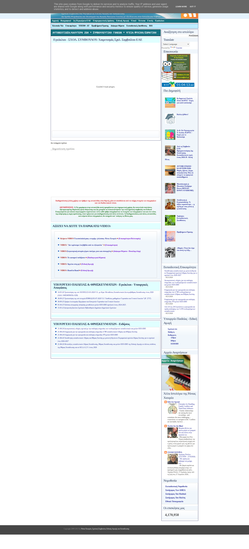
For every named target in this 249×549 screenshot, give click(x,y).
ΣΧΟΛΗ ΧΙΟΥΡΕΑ (174, 452)
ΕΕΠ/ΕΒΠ (174, 344)
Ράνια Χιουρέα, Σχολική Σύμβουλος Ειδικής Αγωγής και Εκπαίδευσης (105, 529)
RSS (151, 26)
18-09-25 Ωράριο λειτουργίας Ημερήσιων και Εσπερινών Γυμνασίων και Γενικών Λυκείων (89, 302)
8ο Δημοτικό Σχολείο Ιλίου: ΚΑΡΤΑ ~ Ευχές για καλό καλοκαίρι (185, 100)
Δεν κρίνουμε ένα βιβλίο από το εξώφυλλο (85, 245)
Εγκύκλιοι (159, 20)
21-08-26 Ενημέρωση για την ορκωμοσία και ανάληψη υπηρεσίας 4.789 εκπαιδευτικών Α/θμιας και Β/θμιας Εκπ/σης (97, 332)
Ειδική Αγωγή (122, 20)
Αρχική (55, 20)
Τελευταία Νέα (57, 26)
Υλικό (133, 20)
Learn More (181, 6)
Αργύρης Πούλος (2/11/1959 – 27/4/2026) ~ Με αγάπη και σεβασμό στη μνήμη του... (187, 459)
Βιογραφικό (66, 20)
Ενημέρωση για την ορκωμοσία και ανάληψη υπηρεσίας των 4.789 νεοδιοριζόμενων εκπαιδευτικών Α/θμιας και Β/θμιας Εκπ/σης (179, 292)
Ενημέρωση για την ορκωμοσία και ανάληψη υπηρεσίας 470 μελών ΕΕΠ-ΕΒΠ (179, 300)
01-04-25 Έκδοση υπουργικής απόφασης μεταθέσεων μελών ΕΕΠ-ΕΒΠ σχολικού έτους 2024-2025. (92, 305)
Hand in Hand (73, 270)
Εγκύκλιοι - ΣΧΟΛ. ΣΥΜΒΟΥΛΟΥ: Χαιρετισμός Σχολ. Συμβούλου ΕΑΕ (97, 39)
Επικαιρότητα (70, 26)
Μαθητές (171, 332)
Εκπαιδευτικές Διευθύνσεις (136, 26)
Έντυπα (141, 20)
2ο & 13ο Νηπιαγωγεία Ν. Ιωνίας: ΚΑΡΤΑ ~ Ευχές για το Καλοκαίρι (185, 133)
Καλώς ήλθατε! (182, 114)
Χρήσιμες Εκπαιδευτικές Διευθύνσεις (182, 218)
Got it (193, 6)
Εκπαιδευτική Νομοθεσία (176, 486)
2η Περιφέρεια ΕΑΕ (82, 20)
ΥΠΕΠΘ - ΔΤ (84, 26)
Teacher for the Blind (175, 426)
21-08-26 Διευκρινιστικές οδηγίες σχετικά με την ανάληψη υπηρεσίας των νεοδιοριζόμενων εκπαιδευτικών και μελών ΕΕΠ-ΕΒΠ (102, 329)
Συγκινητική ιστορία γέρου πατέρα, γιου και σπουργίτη (89, 251)
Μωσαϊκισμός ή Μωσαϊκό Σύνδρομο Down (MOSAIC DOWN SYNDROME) (185, 187)
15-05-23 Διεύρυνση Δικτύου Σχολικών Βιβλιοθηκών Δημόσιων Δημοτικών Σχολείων (87, 308)
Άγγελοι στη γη (73, 264)
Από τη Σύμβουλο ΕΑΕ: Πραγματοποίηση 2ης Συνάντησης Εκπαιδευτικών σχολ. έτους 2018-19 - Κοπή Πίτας (179, 152)
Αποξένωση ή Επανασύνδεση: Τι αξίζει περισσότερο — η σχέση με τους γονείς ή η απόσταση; (186, 204)
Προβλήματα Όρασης (100, 26)
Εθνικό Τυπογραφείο (174, 501)
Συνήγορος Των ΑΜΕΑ (175, 490)
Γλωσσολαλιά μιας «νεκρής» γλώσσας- (95, 239)
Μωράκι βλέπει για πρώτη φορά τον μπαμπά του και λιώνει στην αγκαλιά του (187, 431)
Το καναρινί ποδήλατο (76, 258)
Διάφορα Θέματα (117, 26)
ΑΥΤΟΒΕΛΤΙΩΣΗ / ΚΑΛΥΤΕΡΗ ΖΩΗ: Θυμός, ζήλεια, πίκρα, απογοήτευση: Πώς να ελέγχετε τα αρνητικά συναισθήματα (185, 171)
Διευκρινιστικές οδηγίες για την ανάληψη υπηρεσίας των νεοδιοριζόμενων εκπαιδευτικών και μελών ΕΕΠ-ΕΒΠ (180, 282)
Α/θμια (173, 338)
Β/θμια (173, 341)
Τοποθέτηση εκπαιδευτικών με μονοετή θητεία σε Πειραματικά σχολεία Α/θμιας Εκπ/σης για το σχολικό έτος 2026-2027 (180, 273)
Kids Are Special (173, 402)
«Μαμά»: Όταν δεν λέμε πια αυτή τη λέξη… (186, 249)
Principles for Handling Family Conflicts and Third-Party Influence (187, 406)
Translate (179, 48)
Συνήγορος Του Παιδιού (175, 494)
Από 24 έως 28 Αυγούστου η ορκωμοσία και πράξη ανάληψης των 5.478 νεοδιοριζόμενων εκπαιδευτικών (179, 309)
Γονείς (150, 20)
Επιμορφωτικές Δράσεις (103, 20)
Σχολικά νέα (172, 329)
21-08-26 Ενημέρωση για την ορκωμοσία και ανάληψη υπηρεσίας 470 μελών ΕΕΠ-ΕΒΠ (88, 335)
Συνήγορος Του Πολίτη (175, 498)
